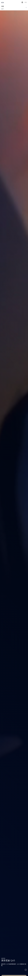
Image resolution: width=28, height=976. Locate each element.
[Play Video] (26, 970)
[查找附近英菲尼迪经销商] (22, 2)
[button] (26, 2)
